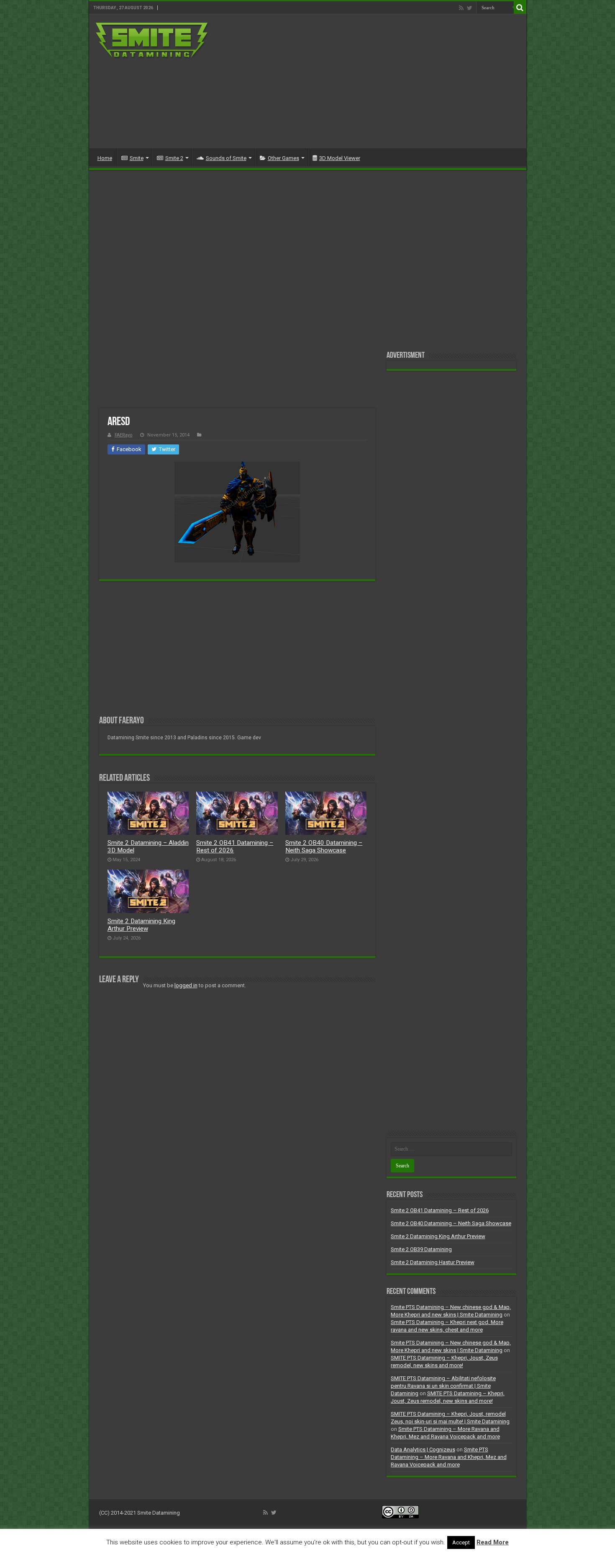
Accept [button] (461, 1542)
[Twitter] (469, 8)
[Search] (520, 7)
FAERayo (124, 435)
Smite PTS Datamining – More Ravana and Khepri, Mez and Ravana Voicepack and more (449, 1457)
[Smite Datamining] (152, 41)
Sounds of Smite (226, 158)
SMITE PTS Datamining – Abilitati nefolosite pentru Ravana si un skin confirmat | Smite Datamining (443, 1386)
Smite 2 (174, 158)
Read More (493, 1542)
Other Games (283, 158)
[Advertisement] (367, 81)
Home (104, 158)
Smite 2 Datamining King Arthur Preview (141, 924)
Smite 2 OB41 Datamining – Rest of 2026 (440, 1210)
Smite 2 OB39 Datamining (421, 1249)
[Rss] (461, 8)
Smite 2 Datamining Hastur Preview (432, 1262)
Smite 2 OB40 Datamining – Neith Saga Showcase (323, 846)
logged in (185, 985)
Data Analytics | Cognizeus (423, 1449)
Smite (137, 158)
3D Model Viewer (339, 158)
